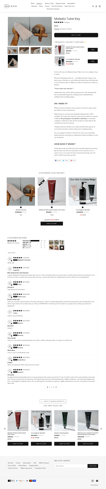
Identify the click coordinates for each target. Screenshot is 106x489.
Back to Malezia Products (54, 401)
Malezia (96, 485)
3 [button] (51, 387)
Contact (18, 463)
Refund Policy (23, 465)
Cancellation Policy (40, 468)
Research (10, 463)
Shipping (56, 29)
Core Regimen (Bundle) (73, 59)
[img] (17, 258)
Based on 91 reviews (13, 243)
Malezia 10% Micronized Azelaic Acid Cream (75, 47)
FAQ (34, 463)
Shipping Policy (33, 465)
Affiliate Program (44, 463)
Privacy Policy (12, 465)
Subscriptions (27, 463)
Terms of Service (13, 468)
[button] (58, 22)
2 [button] (49, 387)
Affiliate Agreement (26, 468)
